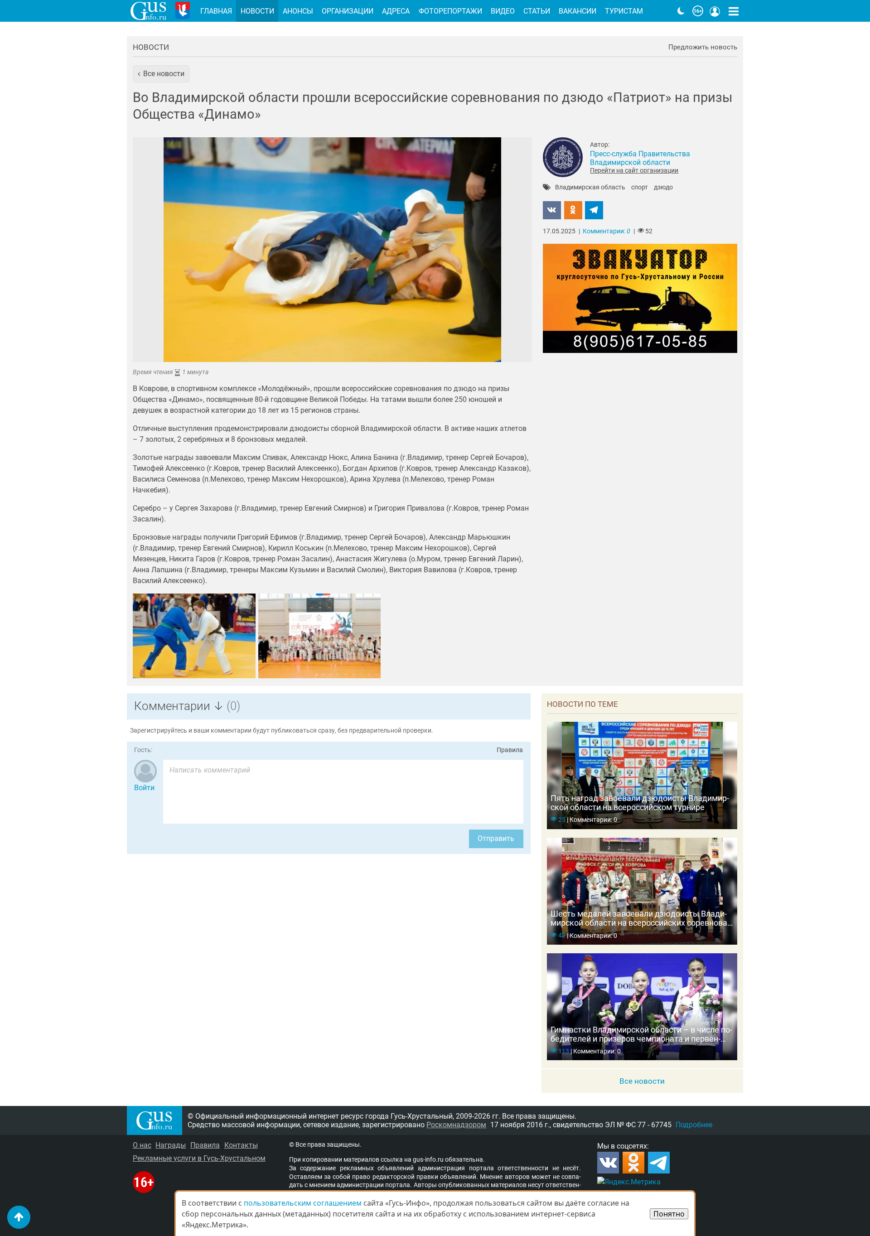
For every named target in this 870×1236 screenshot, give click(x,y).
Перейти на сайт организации (634, 170)
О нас (142, 1145)
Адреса (396, 11)
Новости (151, 47)
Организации (347, 11)
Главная (216, 11)
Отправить (496, 838)
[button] (161, 73)
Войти (144, 787)
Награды (170, 1145)
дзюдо (663, 187)
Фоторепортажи (450, 11)
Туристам (624, 11)
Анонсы (298, 11)
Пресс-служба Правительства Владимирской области (640, 158)
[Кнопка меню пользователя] (715, 11)
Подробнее (694, 1124)
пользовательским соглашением (303, 1203)
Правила (510, 750)
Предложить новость (702, 47)
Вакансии (577, 11)
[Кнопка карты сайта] (733, 11)
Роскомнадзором (456, 1124)
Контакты (241, 1145)
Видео (503, 11)
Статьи (536, 11)
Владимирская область (590, 187)
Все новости (642, 1081)
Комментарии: (606, 231)
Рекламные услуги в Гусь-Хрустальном (199, 1158)
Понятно (669, 1214)
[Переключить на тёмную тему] (681, 10)
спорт (639, 187)
